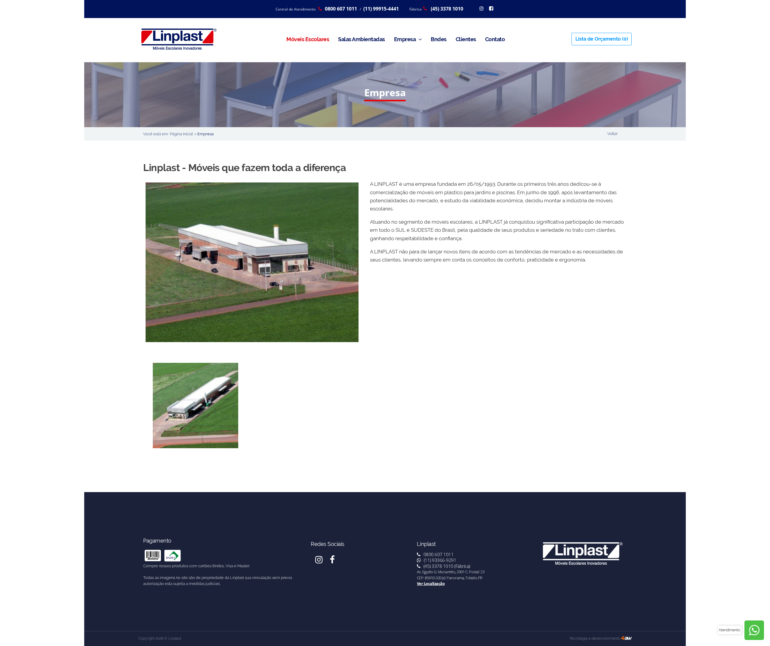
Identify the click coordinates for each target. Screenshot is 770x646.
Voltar (612, 133)
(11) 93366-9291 (439, 560)
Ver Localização (431, 583)
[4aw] (626, 638)
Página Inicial (181, 134)
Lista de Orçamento (601, 39)
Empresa (405, 39)
